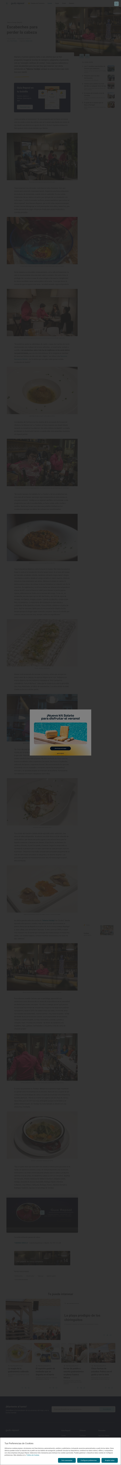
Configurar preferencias (89, 1460)
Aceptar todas (109, 1460)
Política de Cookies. (33, 1455)
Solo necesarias (66, 1460)
